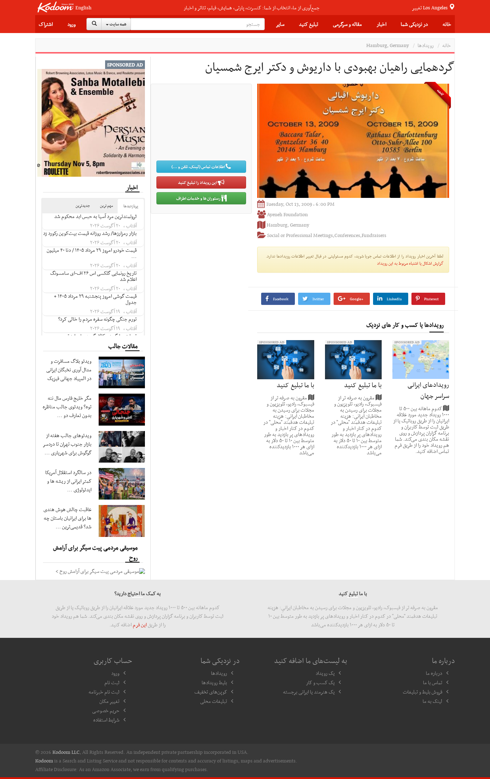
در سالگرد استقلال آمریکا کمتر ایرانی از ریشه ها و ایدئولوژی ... (68, 481)
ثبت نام (111, 682)
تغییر (430, 7)
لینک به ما (432, 701)
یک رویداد (325, 673)
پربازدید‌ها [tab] (130, 206)
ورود (71, 24)
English (83, 8)
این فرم (140, 624)
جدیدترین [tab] (83, 205)
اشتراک (46, 24)
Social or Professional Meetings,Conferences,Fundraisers (326, 235)
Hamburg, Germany (387, 45)
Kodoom (44, 760)
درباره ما (434, 673)
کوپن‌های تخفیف (210, 691)
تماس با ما (432, 682)
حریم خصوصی (105, 710)
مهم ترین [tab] (106, 205)
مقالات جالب (123, 346)
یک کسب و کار (320, 682)
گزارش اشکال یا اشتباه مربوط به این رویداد (410, 263)
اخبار (381, 24)
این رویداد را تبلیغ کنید (198, 182)
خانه (447, 24)
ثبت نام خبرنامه (104, 691)
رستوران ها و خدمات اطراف (198, 198)
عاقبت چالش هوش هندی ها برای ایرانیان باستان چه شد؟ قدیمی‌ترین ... (67, 518)
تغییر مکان (109, 701)
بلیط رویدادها (214, 682)
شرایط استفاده (106, 719)
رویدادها (426, 45)
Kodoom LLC (66, 752)
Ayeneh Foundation (287, 214)
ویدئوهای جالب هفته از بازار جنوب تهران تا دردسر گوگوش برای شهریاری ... (67, 444)
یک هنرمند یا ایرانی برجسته (309, 691)
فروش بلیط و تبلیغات (422, 691)
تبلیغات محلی (213, 701)
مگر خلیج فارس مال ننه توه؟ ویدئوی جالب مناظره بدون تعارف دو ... (67, 406)
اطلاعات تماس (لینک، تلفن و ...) (198, 166)
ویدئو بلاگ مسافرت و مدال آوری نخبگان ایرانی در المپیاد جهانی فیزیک (68, 369)
